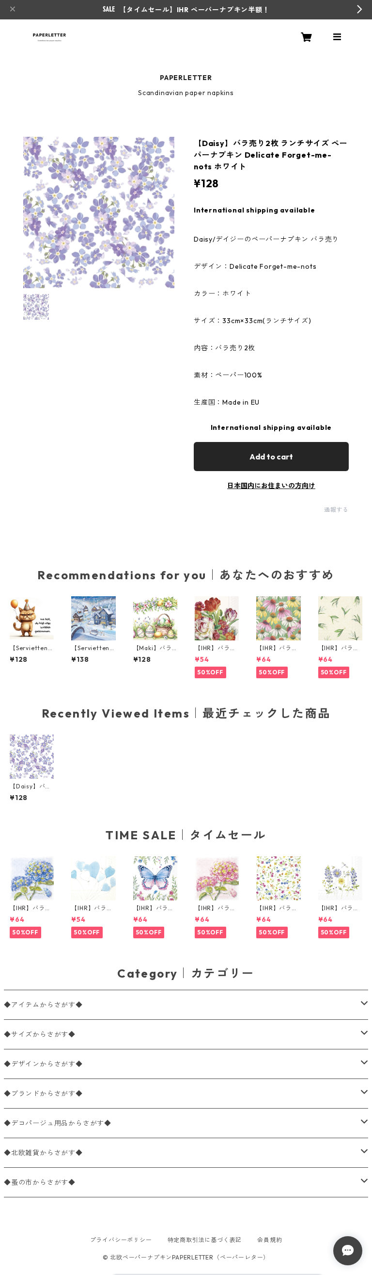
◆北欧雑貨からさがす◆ (43, 1152)
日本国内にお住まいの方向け (271, 485)
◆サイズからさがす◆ (40, 1034)
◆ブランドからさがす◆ (43, 1093)
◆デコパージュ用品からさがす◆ (57, 1123)
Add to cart (271, 456)
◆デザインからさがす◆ (43, 1064)
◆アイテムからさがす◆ (43, 1004)
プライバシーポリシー (121, 1239)
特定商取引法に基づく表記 (205, 1239)
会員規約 (269, 1239)
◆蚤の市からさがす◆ (40, 1182)
